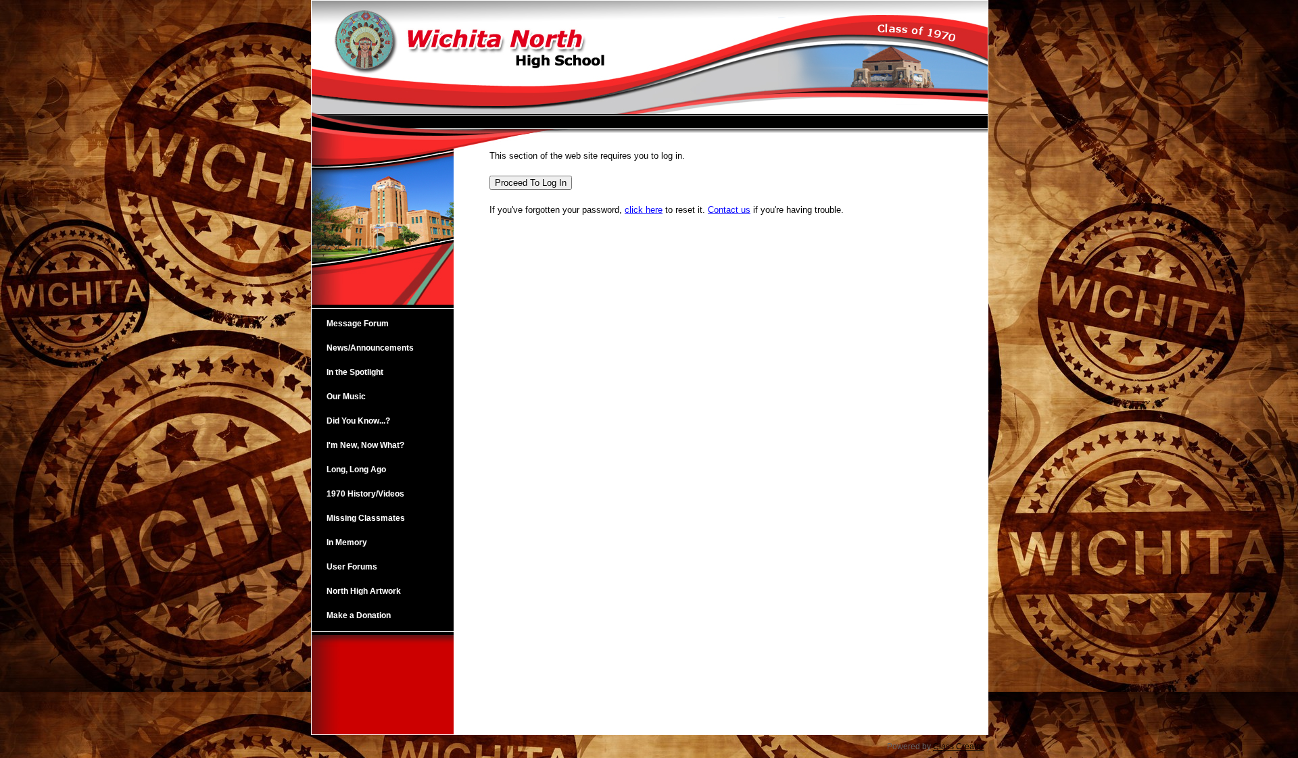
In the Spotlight (355, 372)
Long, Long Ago (356, 469)
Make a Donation (359, 615)
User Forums (352, 567)
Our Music (346, 396)
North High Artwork (364, 591)
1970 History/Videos (365, 494)
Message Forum (358, 323)
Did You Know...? (358, 421)
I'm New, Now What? (365, 445)
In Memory (347, 542)
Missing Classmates (366, 518)
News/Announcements (370, 348)
